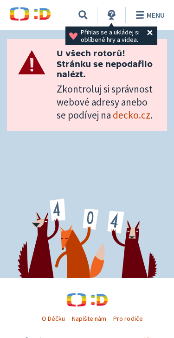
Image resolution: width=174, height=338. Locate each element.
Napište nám (89, 318)
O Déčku (53, 318)
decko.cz (131, 115)
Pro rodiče (127, 318)
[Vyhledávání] (83, 15)
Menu (156, 15)
